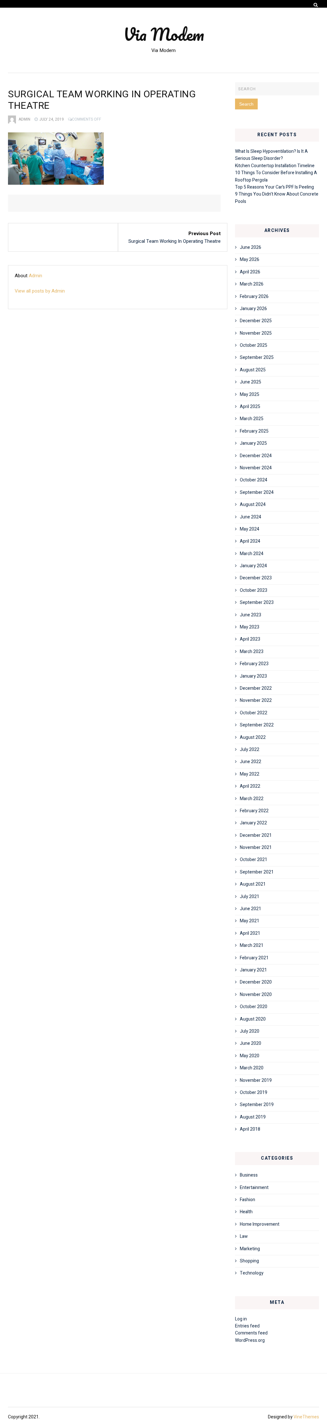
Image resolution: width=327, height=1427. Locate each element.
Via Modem (163, 34)
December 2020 (256, 982)
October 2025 (253, 345)
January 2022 (253, 823)
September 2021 (257, 872)
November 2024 (256, 468)
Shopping (249, 1261)
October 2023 (253, 590)
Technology (251, 1273)
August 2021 (253, 884)
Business (249, 1175)
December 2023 (256, 578)
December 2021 (256, 835)
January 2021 (253, 970)
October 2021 (253, 859)
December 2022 (256, 688)
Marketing (250, 1248)
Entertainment (254, 1187)
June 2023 (250, 615)
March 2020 (251, 1068)
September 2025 (257, 357)
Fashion (247, 1199)
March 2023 (251, 651)
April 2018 (250, 1129)
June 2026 (250, 247)
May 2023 (249, 627)
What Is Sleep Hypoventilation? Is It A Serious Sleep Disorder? (271, 155)
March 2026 (251, 284)
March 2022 (251, 798)
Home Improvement (259, 1224)
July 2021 (249, 896)
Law (244, 1236)
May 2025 (249, 394)
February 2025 (254, 431)
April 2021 (250, 933)
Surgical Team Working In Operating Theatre (174, 241)
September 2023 (257, 602)
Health (246, 1211)
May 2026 (249, 259)
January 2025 (253, 443)
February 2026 (254, 296)
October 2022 (253, 713)
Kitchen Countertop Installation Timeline (275, 165)
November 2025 (256, 333)
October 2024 (253, 480)
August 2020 (253, 1019)
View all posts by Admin (40, 290)
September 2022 (257, 725)
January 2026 (253, 308)
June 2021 (250, 908)
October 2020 (253, 1006)
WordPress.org (250, 1340)
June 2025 (250, 382)
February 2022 (254, 810)
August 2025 (253, 370)
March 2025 (251, 418)
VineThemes (306, 1417)
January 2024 (253, 565)
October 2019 (253, 1092)
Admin (24, 119)
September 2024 (257, 492)
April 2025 (250, 406)
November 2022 (256, 700)
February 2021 (254, 958)
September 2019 (257, 1104)
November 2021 (256, 847)
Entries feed (247, 1326)
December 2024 (256, 455)
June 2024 (250, 517)
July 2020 (249, 1031)
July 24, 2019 (51, 119)
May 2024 (249, 529)
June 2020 (250, 1043)
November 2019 (256, 1080)
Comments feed (251, 1333)
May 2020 (249, 1055)
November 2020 (256, 994)
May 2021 (249, 921)
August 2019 (253, 1117)
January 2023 (253, 676)
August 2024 (253, 504)
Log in (241, 1319)
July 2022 (249, 749)
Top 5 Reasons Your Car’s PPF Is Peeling (274, 187)
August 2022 (253, 737)
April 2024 (250, 541)
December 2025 (256, 320)
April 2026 (250, 272)
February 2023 (254, 663)
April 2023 (250, 639)
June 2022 (250, 761)
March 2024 (251, 553)
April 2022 (250, 786)
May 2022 (249, 774)
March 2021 (251, 945)
